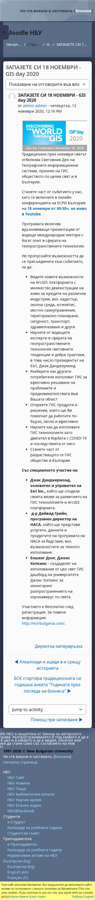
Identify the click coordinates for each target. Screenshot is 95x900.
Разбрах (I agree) (83, 896)
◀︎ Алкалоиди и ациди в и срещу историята (47, 665)
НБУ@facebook (20, 810)
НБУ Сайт (16, 777)
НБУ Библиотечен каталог (31, 794)
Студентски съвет (23, 833)
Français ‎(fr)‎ (17, 877)
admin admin (35, 105)
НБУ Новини (18, 783)
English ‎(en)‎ (17, 872)
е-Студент (16, 821)
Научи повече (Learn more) (27, 896)
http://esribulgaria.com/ (43, 623)
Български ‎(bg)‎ (16, 860)
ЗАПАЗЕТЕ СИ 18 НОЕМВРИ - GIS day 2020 (72, 44)
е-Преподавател (22, 844)
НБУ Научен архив (24, 799)
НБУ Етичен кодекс (24, 805)
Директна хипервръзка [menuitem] (59, 646)
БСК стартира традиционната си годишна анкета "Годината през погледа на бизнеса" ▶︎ (47, 684)
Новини (48, 44)
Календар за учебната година (34, 827)
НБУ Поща (16, 788)
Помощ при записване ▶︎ (57, 719)
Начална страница (14, 44)
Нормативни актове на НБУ (32, 855)
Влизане (83, 10)
